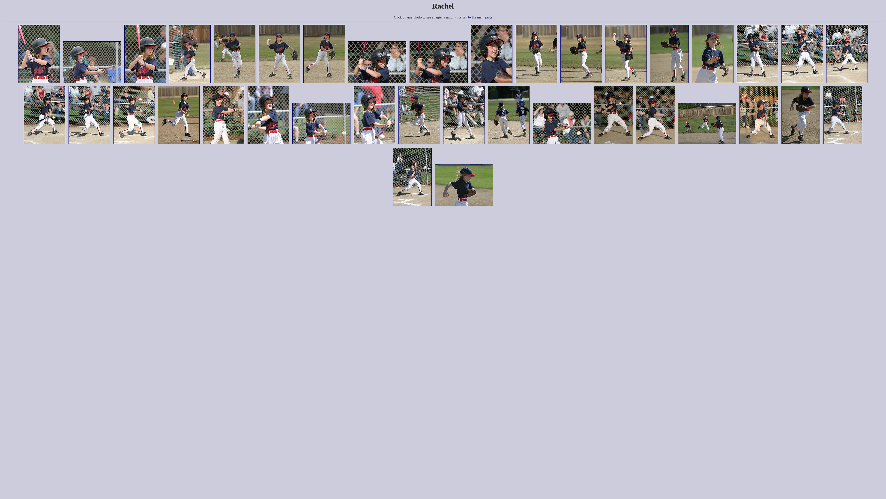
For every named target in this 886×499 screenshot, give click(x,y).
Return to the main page (474, 17)
